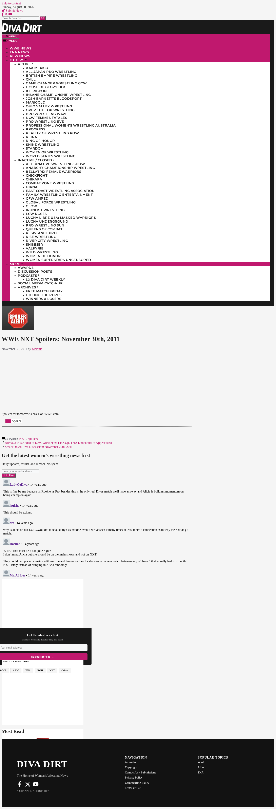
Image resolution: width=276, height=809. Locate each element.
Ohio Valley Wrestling (49, 106)
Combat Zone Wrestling (50, 183)
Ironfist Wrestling (45, 210)
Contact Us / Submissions (140, 772)
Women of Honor (43, 256)
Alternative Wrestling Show (55, 164)
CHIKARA (34, 179)
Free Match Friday (44, 291)
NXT (22, 438)
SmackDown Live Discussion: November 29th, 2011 (39, 447)
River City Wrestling (47, 241)
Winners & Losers (43, 299)
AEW (201, 767)
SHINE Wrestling (42, 145)
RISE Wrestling (41, 237)
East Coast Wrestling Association (60, 191)
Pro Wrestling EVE (45, 122)
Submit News (14, 10)
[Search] (43, 18)
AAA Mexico (37, 68)
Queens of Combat (44, 229)
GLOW (31, 206)
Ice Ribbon (36, 91)
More (15, 264)
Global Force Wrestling (51, 202)
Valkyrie (34, 248)
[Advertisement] (97, 380)
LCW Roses (36, 214)
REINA (31, 137)
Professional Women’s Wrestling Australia (71, 125)
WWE (201, 762)
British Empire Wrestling (51, 76)
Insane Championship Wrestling (58, 95)
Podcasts (27, 276)
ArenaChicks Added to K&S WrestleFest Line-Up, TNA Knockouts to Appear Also (58, 442)
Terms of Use (133, 787)
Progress (35, 129)
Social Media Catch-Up (40, 283)
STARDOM (35, 148)
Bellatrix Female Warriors (53, 172)
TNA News (19, 52)
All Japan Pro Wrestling (51, 72)
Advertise (130, 762)
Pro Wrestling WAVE (46, 114)
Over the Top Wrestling (50, 110)
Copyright (131, 767)
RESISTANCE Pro (41, 233)
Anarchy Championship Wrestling (60, 168)
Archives (27, 287)
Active (24, 64)
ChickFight (36, 175)
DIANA (32, 187)
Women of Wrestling (47, 152)
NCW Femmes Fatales (46, 118)
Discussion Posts (35, 272)
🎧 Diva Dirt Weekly (45, 279)
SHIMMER (34, 244)
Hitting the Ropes (44, 295)
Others (17, 60)
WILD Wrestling (42, 252)
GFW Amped (37, 198)
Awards (26, 268)
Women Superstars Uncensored (58, 260)
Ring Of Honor (40, 141)
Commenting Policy (137, 782)
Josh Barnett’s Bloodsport (54, 99)
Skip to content (11, 3)
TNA (200, 772)
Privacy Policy (133, 777)
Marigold (35, 102)
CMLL (31, 79)
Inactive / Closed (35, 160)
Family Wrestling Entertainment (59, 195)
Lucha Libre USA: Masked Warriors (61, 218)
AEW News (20, 56)
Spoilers (32, 438)
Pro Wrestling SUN (45, 225)
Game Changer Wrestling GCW (56, 83)
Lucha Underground (47, 221)
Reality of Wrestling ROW (52, 133)
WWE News (20, 48)
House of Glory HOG (46, 87)
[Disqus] (97, 528)
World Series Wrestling (50, 156)
